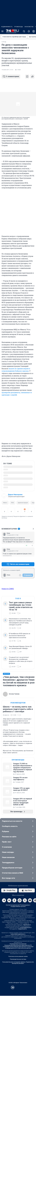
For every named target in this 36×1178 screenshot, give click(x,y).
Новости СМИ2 (8, 589)
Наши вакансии (8, 857)
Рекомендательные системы (18, 959)
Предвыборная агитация (12, 868)
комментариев (12, 76)
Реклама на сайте (9, 837)
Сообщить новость (10, 826)
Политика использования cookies (18, 956)
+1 (26, 559)
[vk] (9, 900)
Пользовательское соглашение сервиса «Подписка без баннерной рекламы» (18, 962)
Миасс (5, 502)
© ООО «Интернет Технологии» (18, 982)
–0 (32, 545)
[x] (25, 900)
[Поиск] (24, 31)
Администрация (23, 502)
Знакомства (29, 26)
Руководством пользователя (18, 944)
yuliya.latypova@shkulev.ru (18, 934)
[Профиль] (33, 31)
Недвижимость (7, 26)
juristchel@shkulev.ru (26, 927)
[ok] (14, 900)
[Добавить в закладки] (27, 77)
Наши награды (8, 852)
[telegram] (4, 900)
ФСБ (12, 502)
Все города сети (8, 878)
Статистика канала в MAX (12, 873)
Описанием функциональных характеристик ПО (18, 945)
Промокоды (18, 26)
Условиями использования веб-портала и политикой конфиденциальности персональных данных (18, 947)
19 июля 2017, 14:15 (7, 69)
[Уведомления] (28, 31)
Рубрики (5, 831)
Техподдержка (8, 863)
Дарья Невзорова (15, 495)
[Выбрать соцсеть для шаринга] (32, 77)
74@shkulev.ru (27, 924)
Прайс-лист (7, 842)
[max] (20, 900)
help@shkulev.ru (22, 929)
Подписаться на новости (12, 821)
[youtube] (30, 900)
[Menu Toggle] (2, 31)
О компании (7, 847)
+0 (26, 545)
